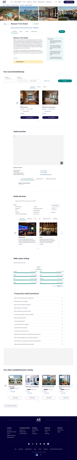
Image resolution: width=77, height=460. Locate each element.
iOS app (46, 431)
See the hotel (15, 397)
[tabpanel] (38, 105)
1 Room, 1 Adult (33, 80)
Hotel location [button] (20, 131)
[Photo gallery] (38, 13)
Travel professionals (23, 433)
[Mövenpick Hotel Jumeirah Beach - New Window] (66, 380)
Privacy (35, 449)
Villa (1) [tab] (44, 86)
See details (20, 244)
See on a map (12, 391)
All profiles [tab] (38, 267)
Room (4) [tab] (32, 86)
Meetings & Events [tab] (47, 218)
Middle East (8, 5)
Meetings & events (23, 431)
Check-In (8, 78)
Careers (8, 433)
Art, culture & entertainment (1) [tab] (27, 178)
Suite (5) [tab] (39, 86)
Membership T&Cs (28, 449)
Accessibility (53, 212)
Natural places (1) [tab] (39, 178)
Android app (47, 433)
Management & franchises (11, 431)
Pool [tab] (35, 218)
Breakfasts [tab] (29, 218)
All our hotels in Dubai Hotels (11, 405)
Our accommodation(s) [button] (14, 72)
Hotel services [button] (20, 196)
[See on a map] (38, 150)
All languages (34, 433)
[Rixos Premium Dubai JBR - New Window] (49, 380)
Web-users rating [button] (21, 258)
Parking (53, 209)
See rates (62, 31)
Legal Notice (45, 449)
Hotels (4, 5)
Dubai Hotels (22, 5)
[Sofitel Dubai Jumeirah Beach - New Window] (32, 380)
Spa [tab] (39, 218)
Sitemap (33, 431)
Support (58, 431)
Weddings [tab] (55, 218)
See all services (55, 205)
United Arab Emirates (15, 5)
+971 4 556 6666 (43, 170)
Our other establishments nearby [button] (18, 370)
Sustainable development (11, 435)
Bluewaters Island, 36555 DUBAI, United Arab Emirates (22, 27)
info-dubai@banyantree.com (45, 174)
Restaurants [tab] (22, 218)
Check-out (20, 78)
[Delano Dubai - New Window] (15, 380)
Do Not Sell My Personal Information (56, 449)
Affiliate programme (10, 437)
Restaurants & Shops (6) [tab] (51, 178)
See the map (35, 27)
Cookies (39, 449)
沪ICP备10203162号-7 (42, 452)
